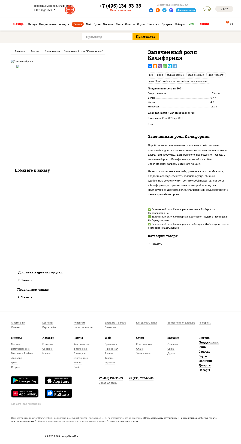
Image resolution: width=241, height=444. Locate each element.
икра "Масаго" (216, 74)
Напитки (205, 361)
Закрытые (16, 358)
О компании (18, 322)
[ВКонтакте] (150, 66)
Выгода (204, 338)
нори (160, 74)
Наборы (204, 370)
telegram (164, 10)
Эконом (78, 362)
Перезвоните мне (120, 10)
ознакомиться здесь (128, 421)
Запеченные (81, 358)
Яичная (109, 353)
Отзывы (15, 327)
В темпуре (80, 353)
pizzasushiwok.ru (20, 9)
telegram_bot (186, 10)
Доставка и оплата (115, 322)
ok (158, 10)
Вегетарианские (20, 348)
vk (151, 10)
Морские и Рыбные (22, 353)
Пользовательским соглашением (160, 418)
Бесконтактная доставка (181, 322)
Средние (47, 348)
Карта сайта (49, 327)
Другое (171, 353)
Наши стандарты (83, 327)
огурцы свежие (175, 74)
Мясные (15, 344)
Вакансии (110, 327)
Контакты (47, 322)
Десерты (205, 365)
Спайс (77, 367)
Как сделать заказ (146, 322)
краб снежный (196, 74)
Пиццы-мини (209, 342)
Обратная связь (108, 382)
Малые (46, 353)
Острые (15, 367)
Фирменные (81, 348)
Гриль (14, 362)
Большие (47, 344)
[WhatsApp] (165, 66)
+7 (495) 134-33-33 (111, 378)
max (171, 10)
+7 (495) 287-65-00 (141, 378)
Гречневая (111, 344)
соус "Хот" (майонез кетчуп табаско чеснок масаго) (178, 81)
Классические (81, 344)
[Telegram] (175, 66)
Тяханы (109, 358)
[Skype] (170, 66)
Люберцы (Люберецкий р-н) (51, 5)
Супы (202, 347)
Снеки (170, 348)
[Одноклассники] (155, 66)
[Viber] (160, 66)
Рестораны (205, 322)
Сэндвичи (173, 344)
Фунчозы (110, 362)
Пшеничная (111, 348)
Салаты (204, 351)
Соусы (203, 356)
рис (151, 74)
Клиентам (79, 322)
